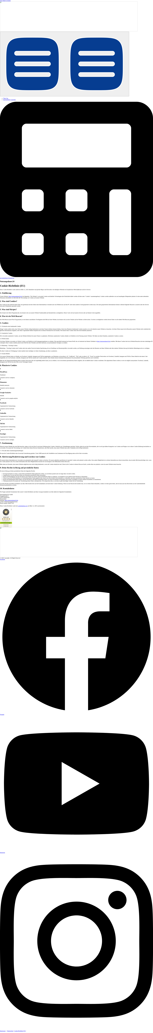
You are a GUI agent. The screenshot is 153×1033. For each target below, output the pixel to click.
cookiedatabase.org (22, 506)
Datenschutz (10, 1031)
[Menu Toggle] (64, 64)
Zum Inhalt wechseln (5, 0)
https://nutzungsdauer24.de (15, 296)
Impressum (2, 1031)
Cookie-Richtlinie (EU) (20, 1031)
